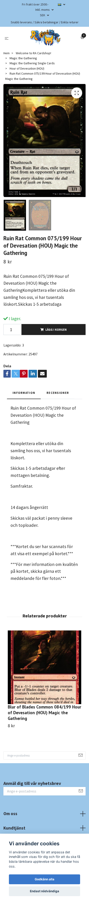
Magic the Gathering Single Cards (32, 63)
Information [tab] (24, 393)
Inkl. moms (42, 10)
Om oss (10, 813)
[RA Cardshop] (45, 38)
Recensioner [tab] (58, 393)
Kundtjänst (14, 828)
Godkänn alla (44, 879)
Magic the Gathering (23, 58)
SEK (43, 15)
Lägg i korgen (56, 329)
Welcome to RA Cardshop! (33, 53)
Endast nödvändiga (44, 891)
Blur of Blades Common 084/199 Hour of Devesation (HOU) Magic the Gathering (44, 712)
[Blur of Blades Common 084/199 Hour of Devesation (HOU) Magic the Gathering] (44, 667)
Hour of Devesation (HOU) (27, 68)
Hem (6, 53)
